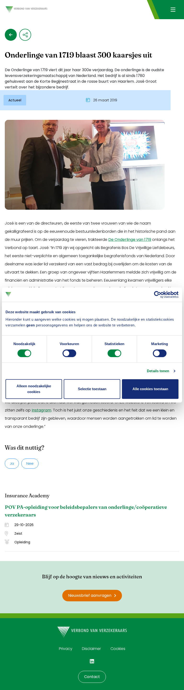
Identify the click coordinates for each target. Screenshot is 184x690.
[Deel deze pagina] (25, 35)
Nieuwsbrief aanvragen (89, 595)
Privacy (65, 648)
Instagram (41, 410)
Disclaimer (91, 648)
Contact (92, 676)
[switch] (69, 353)
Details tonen (158, 371)
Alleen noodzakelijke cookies (34, 389)
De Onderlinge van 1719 (129, 239)
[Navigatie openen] (172, 9)
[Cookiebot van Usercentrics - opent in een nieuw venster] (157, 294)
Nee (30, 463)
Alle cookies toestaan (150, 389)
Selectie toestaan (92, 389)
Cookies (117, 648)
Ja (12, 463)
